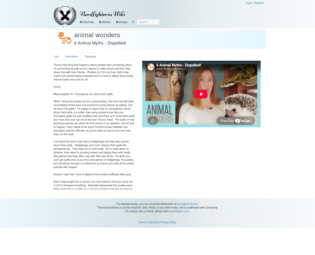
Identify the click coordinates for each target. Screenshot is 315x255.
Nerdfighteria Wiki (102, 14)
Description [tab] (71, 56)
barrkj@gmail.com (187, 204)
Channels (88, 22)
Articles (105, 22)
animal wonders (97, 34)
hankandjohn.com (178, 211)
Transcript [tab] (90, 56)
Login (249, 3)
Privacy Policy (168, 222)
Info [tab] (57, 56)
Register (259, 3)
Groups (122, 22)
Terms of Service (148, 222)
